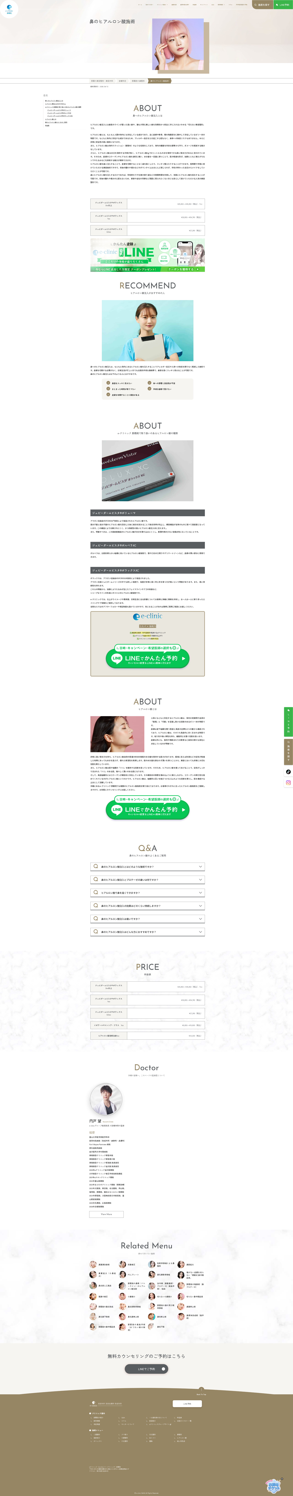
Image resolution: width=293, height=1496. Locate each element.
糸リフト (152, 1438)
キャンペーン (204, 4)
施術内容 (174, 4)
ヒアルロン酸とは (50, 119)
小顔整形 (124, 1438)
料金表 (195, 4)
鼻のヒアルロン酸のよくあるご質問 (56, 122)
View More (106, 1214)
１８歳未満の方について (158, 1417)
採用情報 (220, 4)
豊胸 (150, 1441)
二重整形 (97, 1434)
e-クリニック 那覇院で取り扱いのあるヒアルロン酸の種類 (63, 107)
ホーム (140, 4)
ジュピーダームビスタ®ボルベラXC (59, 113)
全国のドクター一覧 (184, 1421)
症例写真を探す (184, 4)
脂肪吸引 (97, 1438)
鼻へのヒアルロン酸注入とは (54, 101)
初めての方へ (149, 4)
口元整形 (124, 1441)
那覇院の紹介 (98, 1417)
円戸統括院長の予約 (241, 4)
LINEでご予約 (146, 1369)
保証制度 (97, 1424)
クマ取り (124, 1434)
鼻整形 (179, 1434)
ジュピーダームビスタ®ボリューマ (59, 110)
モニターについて (127, 1424)
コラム (230, 4)
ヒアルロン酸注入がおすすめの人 (55, 104)
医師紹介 (152, 1421)
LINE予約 (288, 723)
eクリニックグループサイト (159, 1424)
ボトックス (98, 1441)
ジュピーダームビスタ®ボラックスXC (60, 116)
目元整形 (152, 1434)
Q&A (212, 4)
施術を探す (288, 753)
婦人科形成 (181, 1441)
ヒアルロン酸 (182, 1438)
